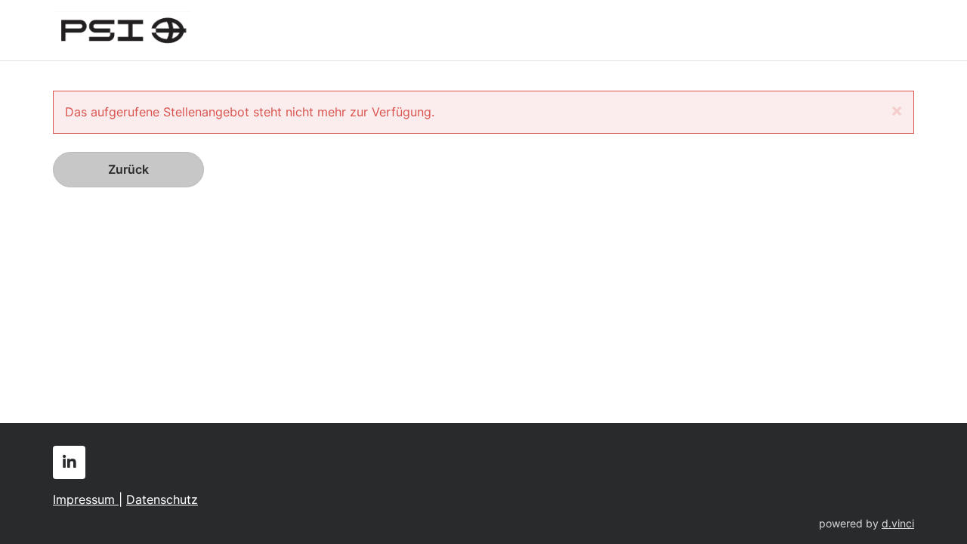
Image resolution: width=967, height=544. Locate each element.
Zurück (128, 169)
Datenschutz (162, 499)
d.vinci (898, 524)
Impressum (86, 499)
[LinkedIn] (69, 462)
